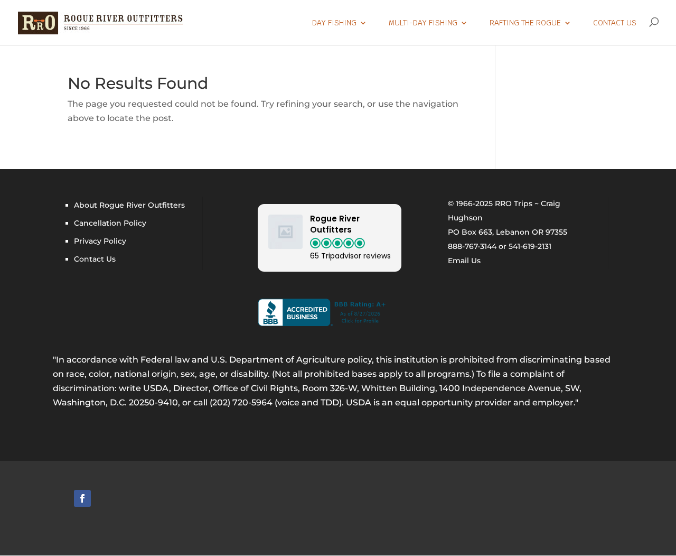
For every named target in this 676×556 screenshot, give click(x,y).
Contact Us (614, 23)
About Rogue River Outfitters (129, 205)
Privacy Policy (100, 241)
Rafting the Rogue (525, 23)
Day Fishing (334, 23)
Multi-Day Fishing (423, 23)
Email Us (464, 260)
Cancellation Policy (110, 223)
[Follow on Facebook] (82, 498)
